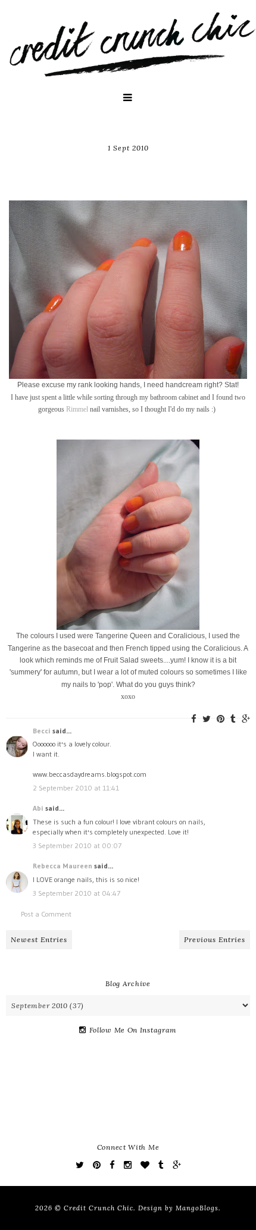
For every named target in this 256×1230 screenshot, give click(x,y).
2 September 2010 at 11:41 (76, 787)
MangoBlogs (197, 1208)
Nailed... (128, 166)
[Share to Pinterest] (220, 718)
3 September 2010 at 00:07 (77, 845)
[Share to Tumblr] (233, 718)
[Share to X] (206, 718)
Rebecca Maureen (62, 865)
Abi (38, 808)
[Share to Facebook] (193, 718)
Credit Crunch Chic (98, 1208)
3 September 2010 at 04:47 (76, 893)
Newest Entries (39, 939)
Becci (42, 730)
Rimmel (78, 409)
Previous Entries (214, 939)
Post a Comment (46, 913)
